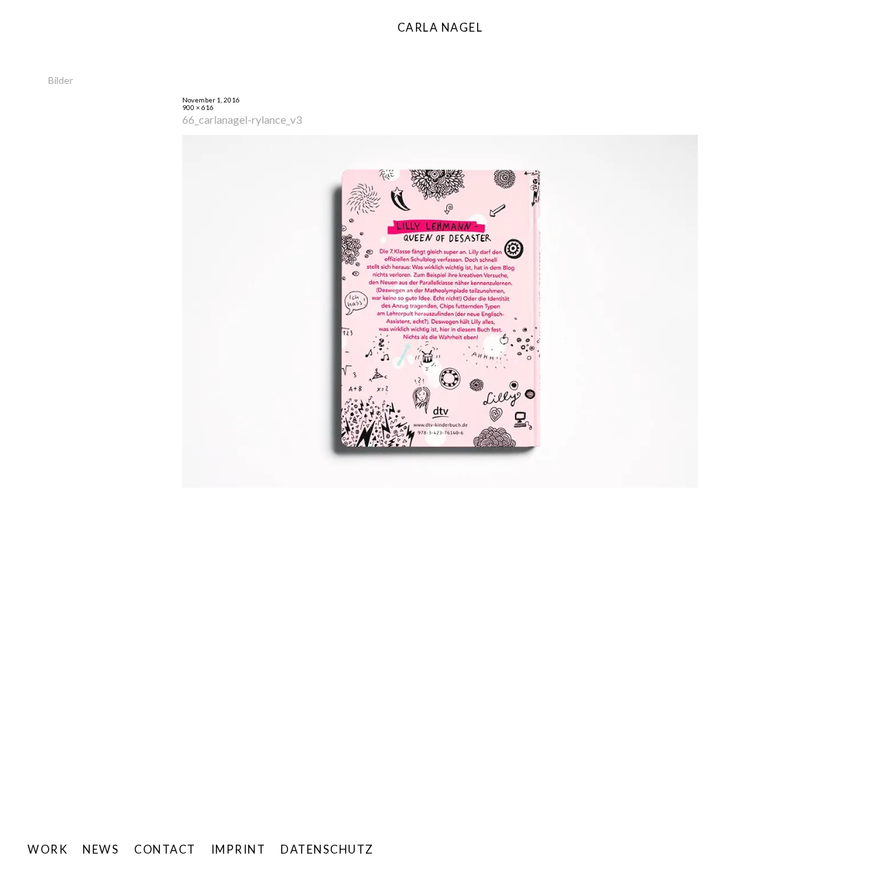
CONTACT (165, 849)
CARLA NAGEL (440, 27)
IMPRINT (238, 849)
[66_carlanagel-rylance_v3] (440, 485)
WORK (47, 849)
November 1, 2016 (211, 100)
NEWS (100, 849)
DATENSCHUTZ (327, 849)
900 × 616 (198, 107)
